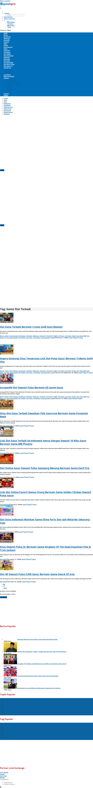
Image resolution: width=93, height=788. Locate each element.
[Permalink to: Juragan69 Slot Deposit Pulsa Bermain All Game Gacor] (6, 383)
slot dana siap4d (12, 338)
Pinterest (12, 25)
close (2, 170)
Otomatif (42, 336)
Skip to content (5, 1)
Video (53, 338)
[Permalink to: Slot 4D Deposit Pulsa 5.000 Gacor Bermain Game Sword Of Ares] (6, 570)
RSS (10, 27)
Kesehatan (22, 336)
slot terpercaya (9, 711)
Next (5, 588)
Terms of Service (9, 784)
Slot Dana (61, 336)
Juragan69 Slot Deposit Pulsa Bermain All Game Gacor (31, 387)
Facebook (12, 22)
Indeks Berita (8, 782)
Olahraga (36, 336)
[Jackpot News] (8, 5)
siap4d (2, 774)
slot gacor (7, 699)
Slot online (7, 702)
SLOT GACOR (4, 772)
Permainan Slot (9, 704)
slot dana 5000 (81, 336)
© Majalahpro (4, 779)
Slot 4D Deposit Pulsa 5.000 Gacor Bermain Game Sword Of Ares (37, 574)
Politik (55, 336)
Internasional (13, 336)
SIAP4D (2, 778)
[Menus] (0, 7)
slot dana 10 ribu (70, 336)
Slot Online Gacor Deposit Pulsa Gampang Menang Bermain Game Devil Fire (44, 468)
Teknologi (36, 338)
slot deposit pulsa (9, 701)
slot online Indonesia (10, 707)
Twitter (11, 24)
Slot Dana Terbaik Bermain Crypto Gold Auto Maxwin (31, 326)
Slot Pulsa (29, 338)
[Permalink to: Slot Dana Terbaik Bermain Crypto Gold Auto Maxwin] (6, 322)
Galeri (7, 336)
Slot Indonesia (8, 713)
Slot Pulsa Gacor (9, 714)
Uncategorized (45, 338)
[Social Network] (4, 20)
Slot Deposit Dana (9, 709)
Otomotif (49, 336)
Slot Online (21, 338)
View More (3, 597)
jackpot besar (8, 706)
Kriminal (29, 336)
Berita (2, 336)
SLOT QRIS (3, 776)
